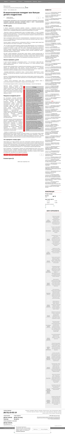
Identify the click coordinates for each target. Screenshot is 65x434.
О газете (5, 428)
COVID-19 (6, 154)
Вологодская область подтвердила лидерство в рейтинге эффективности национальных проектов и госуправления (53, 168)
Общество (36, 410)
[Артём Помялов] (5, 17)
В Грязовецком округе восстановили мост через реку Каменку (52, 77)
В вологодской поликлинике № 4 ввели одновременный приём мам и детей (53, 154)
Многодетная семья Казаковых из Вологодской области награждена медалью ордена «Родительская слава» (52, 57)
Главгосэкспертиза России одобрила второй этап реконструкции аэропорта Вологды (53, 79)
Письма (59, 411)
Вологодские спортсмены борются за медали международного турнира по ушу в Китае (53, 106)
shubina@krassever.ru (8, 424)
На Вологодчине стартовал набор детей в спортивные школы (53, 13)
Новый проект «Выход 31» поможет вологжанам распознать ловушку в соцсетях (53, 16)
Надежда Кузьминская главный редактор (48, 401)
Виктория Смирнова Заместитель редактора (48, 358)
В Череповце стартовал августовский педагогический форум (52, 53)
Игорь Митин (48, 378)
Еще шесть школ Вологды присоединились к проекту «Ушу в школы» (53, 118)
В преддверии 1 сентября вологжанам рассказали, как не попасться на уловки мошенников (53, 44)
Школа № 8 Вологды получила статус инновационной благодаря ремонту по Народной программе (52, 133)
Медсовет (56, 411)
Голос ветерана (52, 413)
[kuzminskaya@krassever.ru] (47, 404)
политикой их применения (20, 431)
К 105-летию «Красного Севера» (33, 411)
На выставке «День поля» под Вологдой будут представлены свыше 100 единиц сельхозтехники (53, 30)
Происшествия (46, 410)
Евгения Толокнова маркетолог (48, 339)
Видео (60, 410)
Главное (5, 9)
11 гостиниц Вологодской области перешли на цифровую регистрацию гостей (53, 64)
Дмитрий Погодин (48, 240)
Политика (27, 410)
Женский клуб (58, 413)
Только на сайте (43, 411)
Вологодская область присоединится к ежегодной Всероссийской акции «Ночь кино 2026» (53, 182)
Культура (40, 410)
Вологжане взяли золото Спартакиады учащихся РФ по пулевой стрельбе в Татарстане (52, 50)
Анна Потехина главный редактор (48, 326)
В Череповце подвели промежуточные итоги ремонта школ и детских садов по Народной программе (52, 175)
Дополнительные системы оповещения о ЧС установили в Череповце (53, 164)
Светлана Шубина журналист (48, 284)
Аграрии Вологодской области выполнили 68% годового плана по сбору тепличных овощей (53, 160)
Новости (48, 10)
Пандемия (11, 154)
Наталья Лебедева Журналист (48, 306)
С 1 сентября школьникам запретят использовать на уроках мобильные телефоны (53, 37)
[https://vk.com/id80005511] (48, 404)
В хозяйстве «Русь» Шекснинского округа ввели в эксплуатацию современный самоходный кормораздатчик (53, 111)
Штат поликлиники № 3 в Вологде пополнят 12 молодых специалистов (52, 98)
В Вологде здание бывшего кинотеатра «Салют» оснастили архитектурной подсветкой (53, 128)
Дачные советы (46, 413)
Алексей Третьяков (48, 261)
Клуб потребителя (49, 411)
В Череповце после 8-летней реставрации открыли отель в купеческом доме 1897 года (52, 95)
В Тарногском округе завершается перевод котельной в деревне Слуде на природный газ (52, 87)
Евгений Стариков (48, 316)
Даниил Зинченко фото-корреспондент (48, 348)
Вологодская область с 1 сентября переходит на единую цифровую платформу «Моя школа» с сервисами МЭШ (52, 148)
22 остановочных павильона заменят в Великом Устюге (52, 47)
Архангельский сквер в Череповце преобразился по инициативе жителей (53, 23)
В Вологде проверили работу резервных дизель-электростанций (52, 60)
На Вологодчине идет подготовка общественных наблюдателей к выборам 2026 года (53, 26)
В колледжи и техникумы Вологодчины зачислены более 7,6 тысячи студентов (53, 121)
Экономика (32, 410)
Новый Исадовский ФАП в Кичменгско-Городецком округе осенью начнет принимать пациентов (53, 83)
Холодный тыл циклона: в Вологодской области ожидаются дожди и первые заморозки (53, 179)
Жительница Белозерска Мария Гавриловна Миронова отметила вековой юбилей (52, 73)
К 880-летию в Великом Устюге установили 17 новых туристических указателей (52, 40)
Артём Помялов (10, 17)
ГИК (60, 425)
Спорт (50, 410)
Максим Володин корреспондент (48, 271)
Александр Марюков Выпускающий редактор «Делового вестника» (48, 391)
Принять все (35, 429)
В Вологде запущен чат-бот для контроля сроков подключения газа (53, 158)
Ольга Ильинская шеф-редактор (48, 221)
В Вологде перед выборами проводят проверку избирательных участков (53, 19)
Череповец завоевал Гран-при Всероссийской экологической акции (53, 67)
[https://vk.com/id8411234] (48, 308)
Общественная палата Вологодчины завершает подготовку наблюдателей (52, 143)
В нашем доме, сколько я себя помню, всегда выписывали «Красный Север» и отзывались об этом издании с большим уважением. (56, 387)
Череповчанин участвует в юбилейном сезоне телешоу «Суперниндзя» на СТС (53, 172)
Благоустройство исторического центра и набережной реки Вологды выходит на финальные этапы (52, 91)
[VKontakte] (23, 163)
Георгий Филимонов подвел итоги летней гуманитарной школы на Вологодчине (52, 70)
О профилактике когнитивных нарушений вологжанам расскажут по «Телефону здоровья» (52, 114)
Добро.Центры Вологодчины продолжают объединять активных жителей (52, 140)
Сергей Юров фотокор (48, 294)
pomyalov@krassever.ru (10, 18)
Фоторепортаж (55, 410)
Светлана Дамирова (48, 368)
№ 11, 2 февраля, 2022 (12, 9)
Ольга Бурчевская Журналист (48, 253)
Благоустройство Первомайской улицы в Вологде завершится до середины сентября (52, 33)
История (9, 428)
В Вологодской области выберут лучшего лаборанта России (52, 151)
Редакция (13, 428)
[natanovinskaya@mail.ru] (47, 308)
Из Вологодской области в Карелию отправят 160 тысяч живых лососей (53, 186)
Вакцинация (24, 154)
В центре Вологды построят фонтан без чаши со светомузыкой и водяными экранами (52, 103)
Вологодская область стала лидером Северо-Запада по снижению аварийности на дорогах (53, 136)
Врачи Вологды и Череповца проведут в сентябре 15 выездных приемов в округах (52, 125)
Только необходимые (44, 429)
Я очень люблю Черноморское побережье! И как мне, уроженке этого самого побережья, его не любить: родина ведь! (56, 336)
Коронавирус (17, 154)
